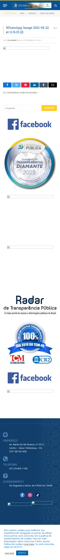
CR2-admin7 (12, 40)
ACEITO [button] (22, 552)
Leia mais (29, 544)
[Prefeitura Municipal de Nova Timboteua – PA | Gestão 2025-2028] (31, 5)
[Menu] (5, 5)
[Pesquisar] (55, 5)
